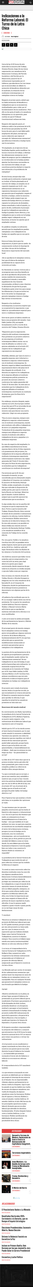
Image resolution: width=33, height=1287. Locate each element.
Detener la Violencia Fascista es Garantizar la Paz (14, 1237)
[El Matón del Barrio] (6, 1189)
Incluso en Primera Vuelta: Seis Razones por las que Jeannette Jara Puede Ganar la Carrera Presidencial (16, 1248)
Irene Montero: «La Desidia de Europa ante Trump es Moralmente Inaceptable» (21, 1165)
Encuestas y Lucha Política (12, 1257)
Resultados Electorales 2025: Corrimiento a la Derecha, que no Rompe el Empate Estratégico (15, 1219)
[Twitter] (7, 45)
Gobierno (6, 33)
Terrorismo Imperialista (21, 1153)
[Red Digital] (3, 36)
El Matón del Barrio (19, 1188)
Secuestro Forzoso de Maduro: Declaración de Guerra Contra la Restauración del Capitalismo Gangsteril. (21, 1139)
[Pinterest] (11, 45)
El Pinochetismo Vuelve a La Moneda (16, 1209)
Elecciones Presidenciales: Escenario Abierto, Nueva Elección (16, 1228)
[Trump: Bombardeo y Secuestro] (6, 1178)
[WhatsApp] (15, 45)
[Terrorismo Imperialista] (6, 1154)
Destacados (16, 1146)
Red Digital (14, 36)
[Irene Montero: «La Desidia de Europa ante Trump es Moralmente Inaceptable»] (6, 1165)
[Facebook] (3, 45)
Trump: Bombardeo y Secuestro (20, 1177)
